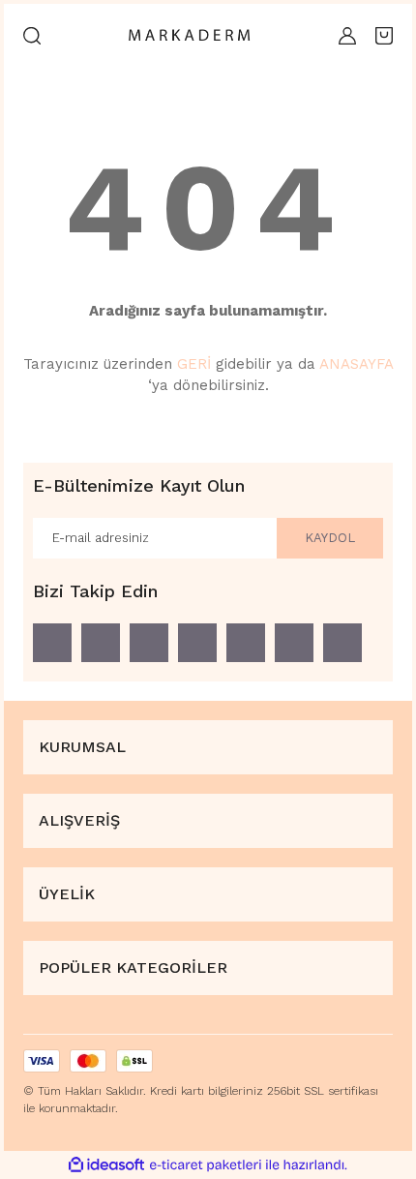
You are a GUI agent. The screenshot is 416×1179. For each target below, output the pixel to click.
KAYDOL (330, 537)
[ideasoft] (106, 1165)
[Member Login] (347, 36)
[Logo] (190, 36)
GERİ (194, 364)
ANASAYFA (356, 364)
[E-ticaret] (205, 1164)
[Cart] (384, 36)
